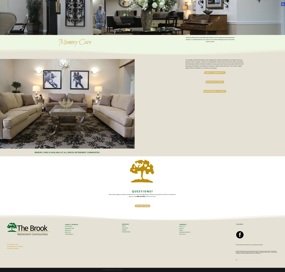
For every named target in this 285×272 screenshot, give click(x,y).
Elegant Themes (110, 269)
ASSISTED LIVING (215, 82)
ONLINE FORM (142, 206)
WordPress (120, 269)
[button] (283, 4)
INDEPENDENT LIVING (215, 91)
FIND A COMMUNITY (214, 72)
